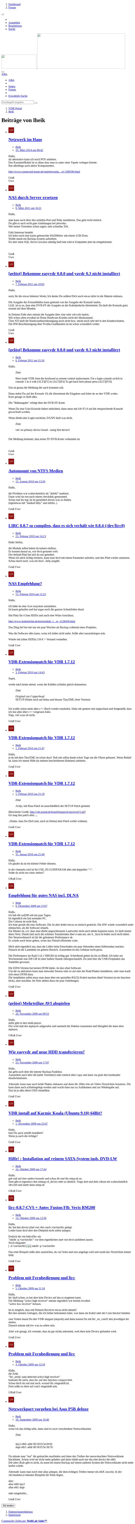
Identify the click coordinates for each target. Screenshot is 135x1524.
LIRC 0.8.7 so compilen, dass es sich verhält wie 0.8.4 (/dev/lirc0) (66, 525)
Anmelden (14, 22)
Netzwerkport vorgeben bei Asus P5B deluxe (48, 1409)
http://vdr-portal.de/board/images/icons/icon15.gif (57, 811)
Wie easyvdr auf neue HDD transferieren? (46, 1052)
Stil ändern (8, 1505)
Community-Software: (24, 1520)
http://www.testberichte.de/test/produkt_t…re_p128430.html (41, 621)
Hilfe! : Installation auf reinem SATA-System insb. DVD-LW (62, 1158)
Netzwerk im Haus (25, 139)
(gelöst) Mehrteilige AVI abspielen (39, 1003)
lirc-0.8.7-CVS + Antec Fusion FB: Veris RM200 (51, 1207)
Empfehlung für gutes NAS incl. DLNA (43, 895)
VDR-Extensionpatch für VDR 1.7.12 (41, 661)
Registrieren (15, 25)
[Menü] (2, 14)
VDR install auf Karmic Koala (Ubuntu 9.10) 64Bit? (55, 1113)
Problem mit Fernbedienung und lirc (41, 1277)
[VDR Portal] (63, 67)
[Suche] (2, 71)
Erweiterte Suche (17, 95)
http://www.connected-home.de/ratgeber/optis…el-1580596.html (44, 171)
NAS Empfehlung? (25, 583)
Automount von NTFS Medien (35, 471)
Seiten (11, 86)
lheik (18, 146)
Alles (11, 80)
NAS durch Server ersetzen (33, 197)
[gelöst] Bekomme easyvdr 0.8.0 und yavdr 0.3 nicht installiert (64, 273)
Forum (12, 89)
